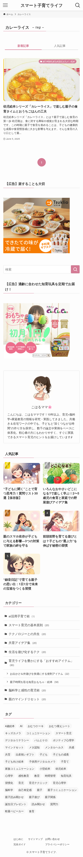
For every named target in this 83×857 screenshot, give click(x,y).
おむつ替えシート (59, 726)
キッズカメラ (13, 733)
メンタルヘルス (54, 747)
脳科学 (9, 790)
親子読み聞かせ (14, 797)
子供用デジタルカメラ (42, 761)
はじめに (18, 839)
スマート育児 (63, 733)
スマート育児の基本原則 (29, 625)
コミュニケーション (38, 733)
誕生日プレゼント (15, 804)
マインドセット (14, 747)
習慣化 (9, 782)
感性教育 (23, 775)
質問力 (54, 804)
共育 (7, 754)
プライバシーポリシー (57, 844)
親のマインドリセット (27, 699)
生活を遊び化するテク (27, 652)
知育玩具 (66, 775)
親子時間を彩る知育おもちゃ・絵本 (34, 682)
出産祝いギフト (25, 754)
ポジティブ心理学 (63, 740)
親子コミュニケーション (62, 790)
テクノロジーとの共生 (27, 634)
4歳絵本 (10, 726)
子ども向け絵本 (14, 761)
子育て (65, 761)
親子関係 (50, 797)
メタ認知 (34, 747)
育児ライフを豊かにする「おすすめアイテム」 (41, 663)
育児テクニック (38, 782)
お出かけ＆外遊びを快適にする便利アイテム (39, 673)
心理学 (9, 775)
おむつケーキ (36, 726)
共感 (71, 747)
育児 (21, 782)
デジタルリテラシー (17, 740)
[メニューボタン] (5, 5)
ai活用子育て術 (22, 616)
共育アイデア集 (23, 643)
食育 (31, 811)
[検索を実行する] (75, 269)
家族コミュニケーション (19, 768)
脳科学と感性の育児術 (27, 690)
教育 (37, 775)
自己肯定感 (25, 790)
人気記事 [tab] (60, 45)
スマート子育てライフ (42, 5)
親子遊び (34, 797)
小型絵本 (45, 768)
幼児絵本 (61, 768)
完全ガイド (20, 844)
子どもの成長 (61, 754)
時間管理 (50, 775)
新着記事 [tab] (23, 45)
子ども (44, 754)
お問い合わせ (52, 839)
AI (21, 726)
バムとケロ (41, 740)
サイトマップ (35, 839)
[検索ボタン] (77, 5)
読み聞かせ (38, 804)
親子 (39, 790)
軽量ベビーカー (14, 811)
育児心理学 (59, 782)
